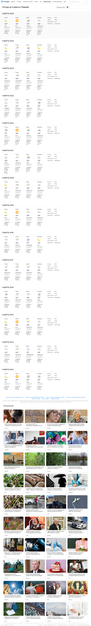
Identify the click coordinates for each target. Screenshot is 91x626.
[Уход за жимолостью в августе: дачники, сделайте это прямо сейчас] (14, 484)
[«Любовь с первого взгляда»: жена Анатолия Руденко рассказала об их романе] (56, 591)
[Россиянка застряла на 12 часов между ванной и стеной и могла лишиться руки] (77, 484)
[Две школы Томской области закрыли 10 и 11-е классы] (14, 612)
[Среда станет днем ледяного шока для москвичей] (56, 462)
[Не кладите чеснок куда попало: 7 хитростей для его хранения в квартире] (14, 505)
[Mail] (2, 1)
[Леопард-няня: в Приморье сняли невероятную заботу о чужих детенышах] (35, 462)
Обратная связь (72, 625)
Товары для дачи (55, 398)
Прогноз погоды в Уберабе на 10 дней (75, 397)
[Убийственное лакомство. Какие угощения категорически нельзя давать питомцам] (14, 420)
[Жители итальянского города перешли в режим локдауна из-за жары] (14, 591)
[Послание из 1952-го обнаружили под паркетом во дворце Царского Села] (35, 420)
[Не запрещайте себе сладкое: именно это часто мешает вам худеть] (56, 570)
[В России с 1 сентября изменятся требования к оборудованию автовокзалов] (14, 548)
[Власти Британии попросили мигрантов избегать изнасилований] (14, 462)
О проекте (40, 625)
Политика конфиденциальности (50, 625)
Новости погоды (36, 398)
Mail (2, 625)
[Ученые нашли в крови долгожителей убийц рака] (35, 548)
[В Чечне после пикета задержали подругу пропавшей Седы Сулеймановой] (56, 420)
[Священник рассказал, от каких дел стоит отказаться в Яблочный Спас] (77, 591)
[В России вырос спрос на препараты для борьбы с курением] (77, 441)
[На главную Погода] (6, 1)
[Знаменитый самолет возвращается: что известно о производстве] (14, 570)
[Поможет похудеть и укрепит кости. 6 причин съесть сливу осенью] (56, 441)
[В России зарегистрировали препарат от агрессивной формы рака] (56, 548)
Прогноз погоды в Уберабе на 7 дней (55, 397)
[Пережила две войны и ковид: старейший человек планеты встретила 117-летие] (77, 420)
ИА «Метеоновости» (86, 625)
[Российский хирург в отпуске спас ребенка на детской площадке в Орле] (77, 612)
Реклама (11, 625)
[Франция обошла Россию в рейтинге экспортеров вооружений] (77, 505)
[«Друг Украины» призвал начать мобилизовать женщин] (56, 527)
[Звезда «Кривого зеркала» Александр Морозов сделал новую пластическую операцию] (35, 527)
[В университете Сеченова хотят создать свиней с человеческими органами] (35, 484)
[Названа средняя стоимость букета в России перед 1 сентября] (77, 548)
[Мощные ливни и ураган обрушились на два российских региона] (35, 505)
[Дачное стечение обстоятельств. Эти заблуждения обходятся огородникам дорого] (14, 527)
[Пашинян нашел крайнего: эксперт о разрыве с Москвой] (56, 612)
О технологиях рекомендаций (62, 625)
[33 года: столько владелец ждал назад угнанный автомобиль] (56, 505)
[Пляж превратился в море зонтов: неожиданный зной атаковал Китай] (35, 612)
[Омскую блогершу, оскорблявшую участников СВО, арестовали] (35, 441)
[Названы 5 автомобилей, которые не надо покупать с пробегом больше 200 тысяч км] (77, 527)
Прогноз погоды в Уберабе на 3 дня (15, 397)
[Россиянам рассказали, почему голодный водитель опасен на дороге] (77, 570)
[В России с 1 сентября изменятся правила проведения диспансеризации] (14, 441)
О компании (6, 625)
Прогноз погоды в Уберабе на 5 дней (35, 397)
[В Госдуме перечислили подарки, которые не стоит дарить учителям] (35, 591)
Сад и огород (45, 398)
